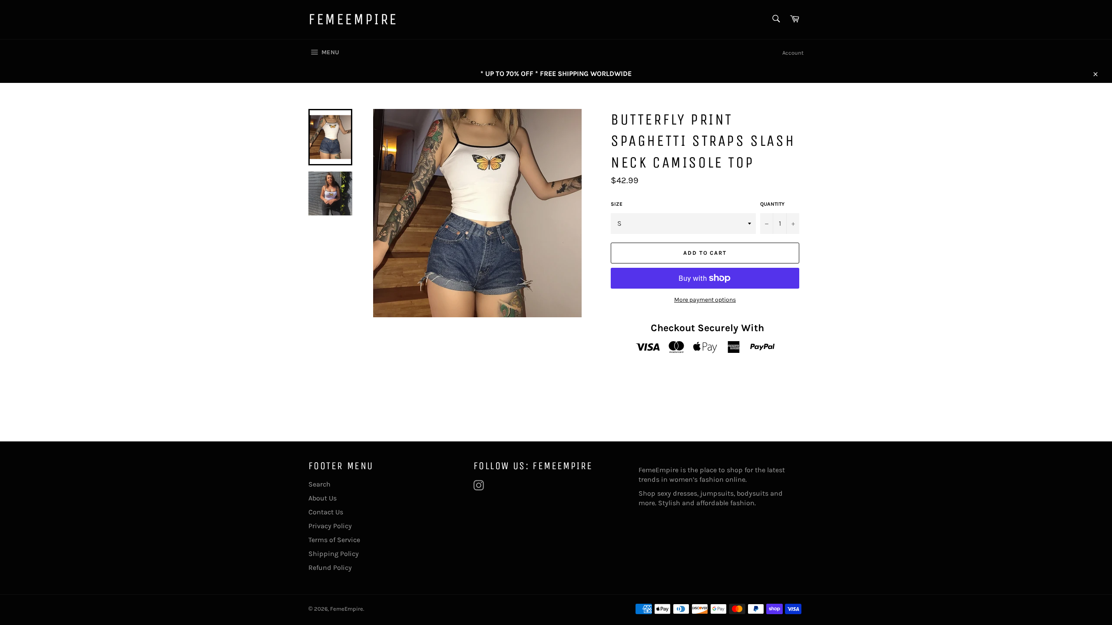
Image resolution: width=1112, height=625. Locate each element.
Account (793, 52)
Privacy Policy (330, 526)
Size (616, 204)
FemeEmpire (353, 19)
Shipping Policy (333, 553)
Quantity (772, 204)
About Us (322, 498)
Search (319, 484)
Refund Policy (330, 567)
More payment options (705, 299)
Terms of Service (334, 540)
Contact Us (325, 512)
